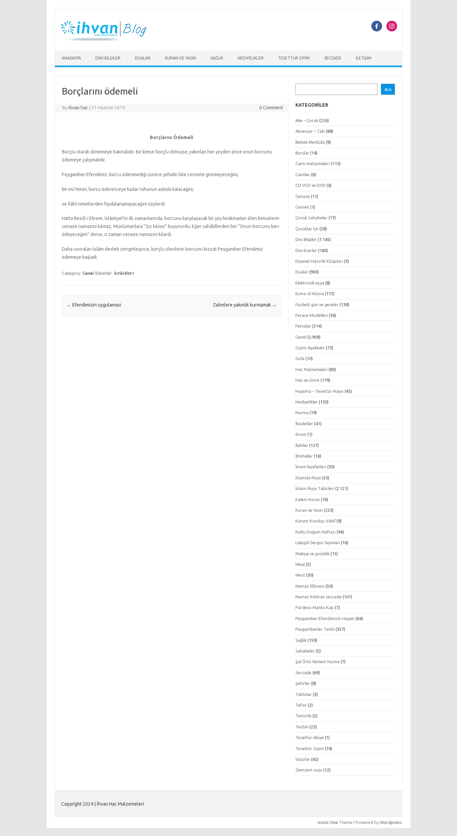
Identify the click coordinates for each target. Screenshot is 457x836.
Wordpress (391, 822)
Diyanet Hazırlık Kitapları (319, 261)
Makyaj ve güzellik (312, 553)
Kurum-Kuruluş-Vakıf (315, 520)
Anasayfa (71, 58)
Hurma (301, 412)
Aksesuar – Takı (310, 131)
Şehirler (302, 683)
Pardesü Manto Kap (314, 607)
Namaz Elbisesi (310, 586)
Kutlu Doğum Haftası (315, 531)
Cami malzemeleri (312, 163)
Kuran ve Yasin (180, 58)
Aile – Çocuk (306, 120)
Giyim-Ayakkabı (310, 347)
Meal (300, 564)
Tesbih (301, 726)
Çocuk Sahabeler (311, 217)
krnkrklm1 (124, 273)
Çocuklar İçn (306, 228)
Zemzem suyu (308, 769)
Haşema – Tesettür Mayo (319, 391)
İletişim (363, 58)
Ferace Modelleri (311, 315)
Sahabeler (305, 650)
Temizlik (303, 715)
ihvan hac (78, 107)
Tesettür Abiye (309, 737)
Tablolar (303, 694)
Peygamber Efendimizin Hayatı (325, 618)
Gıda (299, 358)
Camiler (302, 174)
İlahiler (301, 445)
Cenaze (302, 196)
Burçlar (302, 152)
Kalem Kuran (307, 499)
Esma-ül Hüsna (309, 293)
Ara (387, 89)
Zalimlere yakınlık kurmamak (245, 305)
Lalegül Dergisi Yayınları (317, 542)
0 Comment (271, 107)
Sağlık (216, 58)
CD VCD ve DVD (310, 185)
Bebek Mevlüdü (310, 142)
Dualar (143, 58)
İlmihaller (304, 456)
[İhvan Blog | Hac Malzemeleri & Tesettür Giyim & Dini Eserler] (107, 39)
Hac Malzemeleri (311, 369)
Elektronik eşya (309, 282)
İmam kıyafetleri (310, 466)
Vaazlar (302, 759)
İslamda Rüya (308, 477)
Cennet (302, 207)
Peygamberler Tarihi (315, 629)
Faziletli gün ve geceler (317, 304)
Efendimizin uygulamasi (94, 305)
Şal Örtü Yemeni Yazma (317, 661)
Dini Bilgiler (107, 58)
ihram (300, 434)
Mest (300, 575)
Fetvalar (303, 326)
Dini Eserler (306, 250)
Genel (88, 273)
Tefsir (301, 705)
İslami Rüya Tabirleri (314, 488)
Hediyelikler (251, 58)
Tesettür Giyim (294, 58)
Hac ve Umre (307, 380)
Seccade (332, 58)
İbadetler (304, 423)
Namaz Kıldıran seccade (318, 596)
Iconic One (328, 822)
